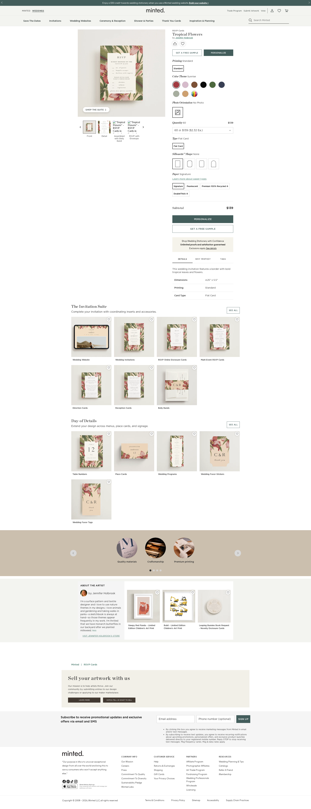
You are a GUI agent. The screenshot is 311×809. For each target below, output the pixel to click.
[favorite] (182, 43)
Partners (191, 756)
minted (26, 11)
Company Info (129, 756)
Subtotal (178, 208)
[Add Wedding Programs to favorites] (194, 434)
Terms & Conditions (154, 800)
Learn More (84, 700)
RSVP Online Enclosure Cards (172, 360)
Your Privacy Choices (164, 778)
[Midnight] (203, 85)
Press (124, 769)
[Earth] (194, 85)
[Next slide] (143, 127)
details (182, 259)
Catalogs (223, 765)
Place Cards (121, 474)
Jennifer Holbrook (184, 38)
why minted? (203, 259)
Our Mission (127, 761)
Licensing (191, 789)
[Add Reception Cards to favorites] (152, 368)
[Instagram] (76, 781)
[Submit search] (250, 20)
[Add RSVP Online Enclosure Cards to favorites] (194, 319)
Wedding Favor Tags (83, 522)
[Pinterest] (68, 781)
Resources (225, 756)
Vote (263, 11)
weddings (38, 11)
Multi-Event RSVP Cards (212, 360)
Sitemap (196, 800)
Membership (225, 774)
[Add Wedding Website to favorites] (109, 319)
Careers (125, 765)
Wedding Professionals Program (197, 779)
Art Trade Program (195, 769)
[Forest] (212, 85)
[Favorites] (279, 10)
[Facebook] (64, 781)
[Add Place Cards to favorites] (152, 434)
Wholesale (191, 785)
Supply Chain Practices (237, 800)
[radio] (178, 68)
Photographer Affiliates (197, 765)
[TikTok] (72, 781)
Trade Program (234, 11)
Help (156, 761)
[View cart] (286, 10)
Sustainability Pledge (131, 782)
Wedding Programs (167, 474)
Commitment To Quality (133, 774)
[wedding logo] (155, 10)
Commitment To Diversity (133, 778)
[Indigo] (221, 85)
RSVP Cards (90, 664)
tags (223, 259)
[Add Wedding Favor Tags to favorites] (109, 482)
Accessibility (213, 800)
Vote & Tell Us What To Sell (119, 700)
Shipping (158, 769)
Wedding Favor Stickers (212, 474)
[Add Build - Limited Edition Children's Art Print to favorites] (193, 592)
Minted (75, 664)
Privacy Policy (178, 800)
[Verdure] (176, 94)
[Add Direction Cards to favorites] (109, 368)
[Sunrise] (176, 85)
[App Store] (70, 788)
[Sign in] (272, 10)
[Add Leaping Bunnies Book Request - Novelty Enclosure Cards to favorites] (228, 592)
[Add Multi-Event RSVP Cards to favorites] (237, 319)
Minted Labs (127, 786)
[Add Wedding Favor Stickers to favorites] (237, 434)
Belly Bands (163, 408)
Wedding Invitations (125, 360)
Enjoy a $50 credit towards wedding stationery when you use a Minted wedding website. (145, 2)
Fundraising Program (196, 774)
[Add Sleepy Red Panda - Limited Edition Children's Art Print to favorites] (157, 592)
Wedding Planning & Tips (231, 761)
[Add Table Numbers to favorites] (109, 434)
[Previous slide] (80, 127)
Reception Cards (123, 408)
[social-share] (175, 43)
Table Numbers (80, 474)
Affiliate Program (194, 761)
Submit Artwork (251, 11)
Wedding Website (81, 360)
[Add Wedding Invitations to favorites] (152, 319)
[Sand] (185, 94)
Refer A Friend (226, 769)
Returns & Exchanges (164, 765)
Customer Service (164, 756)
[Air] (185, 85)
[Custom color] (194, 94)
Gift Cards (159, 774)
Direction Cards (80, 408)
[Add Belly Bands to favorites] (194, 368)
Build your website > (199, 2)
